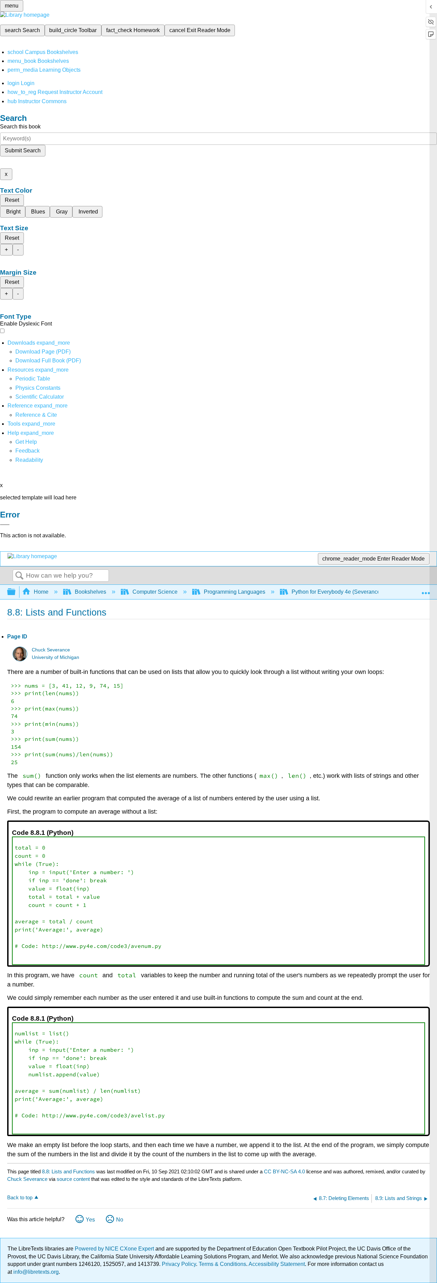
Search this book (20, 126)
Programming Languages (234, 592)
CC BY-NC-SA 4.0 (284, 1171)
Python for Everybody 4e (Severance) (336, 592)
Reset (12, 200)
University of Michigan (55, 657)
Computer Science (155, 592)
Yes (90, 1220)
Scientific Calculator (39, 397)
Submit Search (23, 150)
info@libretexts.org (35, 1272)
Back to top (19, 1197)
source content (73, 1179)
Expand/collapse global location (426, 590)
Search (19, 576)
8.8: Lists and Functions (68, 1171)
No (119, 1220)
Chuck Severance (51, 649)
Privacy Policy (179, 1264)
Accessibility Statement (277, 1264)
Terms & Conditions (222, 1264)
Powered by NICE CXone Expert (115, 1249)
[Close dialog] (5, 524)
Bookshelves (90, 592)
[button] (27, 451)
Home (41, 592)
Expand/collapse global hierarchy (15, 592)
